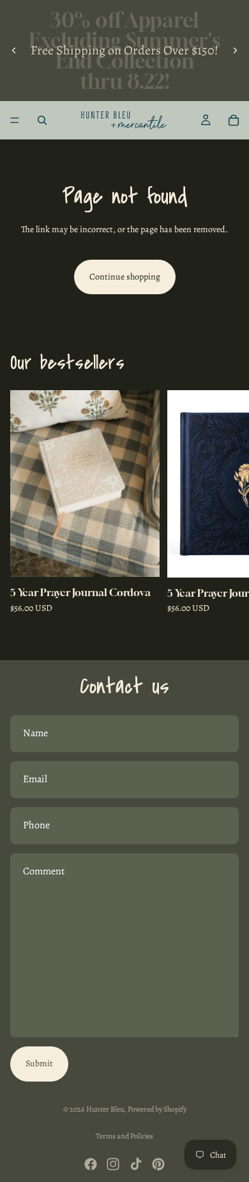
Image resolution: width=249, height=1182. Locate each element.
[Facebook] (90, 1164)
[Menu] (14, 120)
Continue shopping (124, 277)
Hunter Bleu (105, 1109)
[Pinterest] (158, 1164)
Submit (39, 1063)
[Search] (42, 120)
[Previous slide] (14, 50)
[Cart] (234, 120)
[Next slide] (235, 50)
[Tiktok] (136, 1164)
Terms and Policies (124, 1136)
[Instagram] (113, 1164)
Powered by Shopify (157, 1109)
